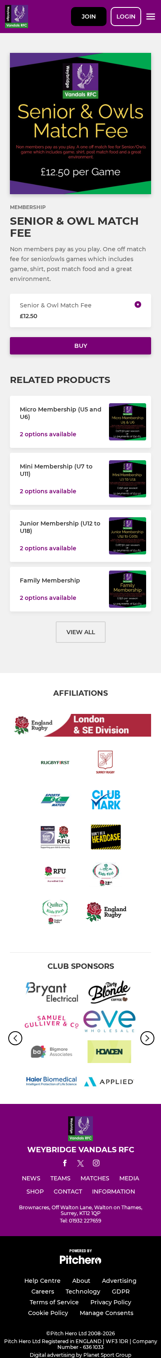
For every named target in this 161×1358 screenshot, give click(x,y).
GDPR (121, 1291)
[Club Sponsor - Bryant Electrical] (51, 993)
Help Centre (42, 1280)
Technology (83, 1291)
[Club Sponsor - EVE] (109, 1023)
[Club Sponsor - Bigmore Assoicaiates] (51, 1053)
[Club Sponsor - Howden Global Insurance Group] (109, 1053)
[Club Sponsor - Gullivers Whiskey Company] (51, 1023)
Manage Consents (106, 1313)
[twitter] (80, 1165)
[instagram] (96, 1164)
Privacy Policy (110, 1302)
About (81, 1280)
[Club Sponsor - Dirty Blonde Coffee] (109, 993)
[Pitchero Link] (80, 1262)
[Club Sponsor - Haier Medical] (51, 1083)
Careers (42, 1291)
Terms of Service (54, 1302)
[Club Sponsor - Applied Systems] (109, 1083)
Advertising (119, 1280)
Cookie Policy (48, 1313)
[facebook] (65, 1164)
